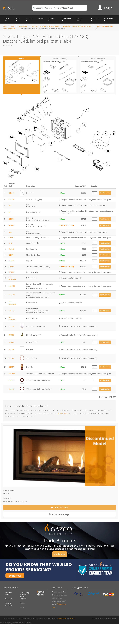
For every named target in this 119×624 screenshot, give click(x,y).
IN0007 (11, 335)
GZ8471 (12, 367)
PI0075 (11, 349)
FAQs (22, 607)
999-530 (12, 374)
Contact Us (8, 599)
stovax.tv (72, 619)
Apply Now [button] (59, 554)
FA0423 (11, 389)
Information (66, 18)
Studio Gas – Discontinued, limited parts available (45, 26)
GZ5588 (12, 272)
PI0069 (11, 326)
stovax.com (62, 619)
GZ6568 (12, 225)
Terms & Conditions (8, 604)
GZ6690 (12, 193)
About (22, 603)
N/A (10, 205)
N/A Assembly (12, 278)
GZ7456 (12, 238)
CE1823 (11, 310)
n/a (10, 212)
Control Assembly (59, 58)
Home (5, 26)
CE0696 (11, 261)
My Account (108, 18)
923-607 (12, 295)
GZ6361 (12, 255)
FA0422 (11, 380)
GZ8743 (12, 267)
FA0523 (11, 249)
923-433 (12, 286)
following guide (62, 413)
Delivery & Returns (8, 594)
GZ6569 (12, 219)
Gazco (12, 26)
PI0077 (11, 358)
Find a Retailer (60, 507)
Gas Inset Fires (23, 26)
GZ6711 (12, 243)
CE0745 (11, 199)
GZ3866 (12, 342)
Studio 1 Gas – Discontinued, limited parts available (77, 26)
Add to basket (104, 193)
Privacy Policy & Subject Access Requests (24, 596)
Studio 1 (21, 59)
